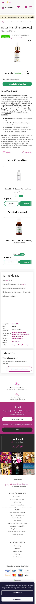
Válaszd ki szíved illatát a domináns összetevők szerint (17, 509)
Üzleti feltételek (17, 518)
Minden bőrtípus (17, 338)
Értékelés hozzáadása (19, 369)
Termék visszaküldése (17, 515)
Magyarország (17, 551)
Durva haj (25, 345)
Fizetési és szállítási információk (17, 523)
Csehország (17, 546)
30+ (13, 341)
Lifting (14, 336)
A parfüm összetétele (17, 505)
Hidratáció (15, 332)
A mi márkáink (17, 497)
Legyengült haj (17, 345)
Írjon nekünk (17, 520)
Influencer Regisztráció (17, 526)
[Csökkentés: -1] (22, 71)
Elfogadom (17, 599)
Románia (17, 554)
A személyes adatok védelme (17, 531)
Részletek (11, 203)
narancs (25, 107)
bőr (29, 109)
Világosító (22, 332)
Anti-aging (20, 336)
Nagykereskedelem (17, 529)
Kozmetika (15, 324)
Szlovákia (17, 549)
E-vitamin (8, 113)
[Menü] (30, 7)
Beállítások (17, 593)
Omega (3, 109)
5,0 (10, 2)
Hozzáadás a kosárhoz (17, 84)
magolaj (23, 284)
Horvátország (17, 557)
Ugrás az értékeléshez (17, 38)
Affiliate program (17, 534)
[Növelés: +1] (26, 73)
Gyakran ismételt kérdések (17, 512)
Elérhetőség (17, 502)
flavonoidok (4, 115)
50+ (19, 341)
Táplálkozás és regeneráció (20, 334)
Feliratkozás (17, 430)
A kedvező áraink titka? (17, 499)
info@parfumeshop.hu (19, 485)
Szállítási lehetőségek (12, 79)
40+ (16, 341)
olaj (9, 139)
